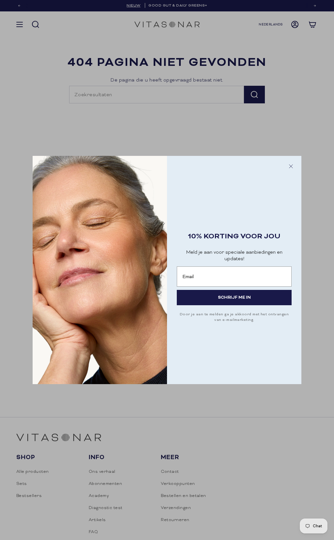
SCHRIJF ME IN (234, 297)
